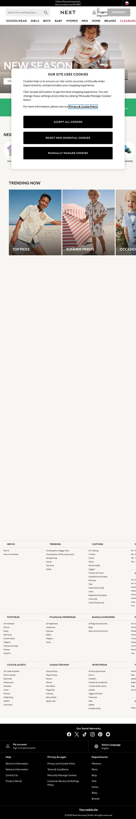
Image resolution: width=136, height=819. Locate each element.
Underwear (50, 627)
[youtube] (108, 734)
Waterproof (8, 682)
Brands (95, 798)
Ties (133, 606)
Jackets (92, 690)
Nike (90, 701)
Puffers (7, 701)
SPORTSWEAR (99, 664)
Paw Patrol (50, 686)
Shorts (91, 558)
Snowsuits (8, 705)
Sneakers (92, 679)
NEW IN (11, 544)
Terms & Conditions (58, 769)
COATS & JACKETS (16, 664)
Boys (94, 775)
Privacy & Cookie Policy (83, 106)
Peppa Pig (50, 690)
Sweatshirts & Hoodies (98, 577)
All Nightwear (52, 624)
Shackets (7, 686)
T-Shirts (92, 554)
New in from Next (11, 554)
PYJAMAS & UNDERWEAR (63, 617)
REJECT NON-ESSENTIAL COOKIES (68, 137)
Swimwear (93, 599)
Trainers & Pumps (11, 646)
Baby (94, 792)
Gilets (6, 690)
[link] (94, 12)
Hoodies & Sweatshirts (98, 682)
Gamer (49, 562)
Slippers (7, 642)
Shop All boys (51, 675)
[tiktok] (85, 734)
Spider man (51, 701)
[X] (77, 734)
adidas (91, 705)
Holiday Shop (51, 558)
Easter (49, 569)
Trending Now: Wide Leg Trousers (60, 554)
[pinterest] (100, 734)
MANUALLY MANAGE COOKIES (68, 153)
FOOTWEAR (13, 617)
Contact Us (12, 775)
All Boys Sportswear (97, 671)
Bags (91, 627)
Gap (133, 686)
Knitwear (92, 580)
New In (6, 551)
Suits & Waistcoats (96, 603)
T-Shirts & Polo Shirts (97, 686)
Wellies (7, 650)
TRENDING (55, 544)
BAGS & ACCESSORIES (103, 617)
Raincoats (8, 679)
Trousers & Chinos (96, 573)
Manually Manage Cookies (61, 775)
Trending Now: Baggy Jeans (57, 551)
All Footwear (9, 624)
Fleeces (7, 694)
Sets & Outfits (94, 565)
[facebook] (69, 734)
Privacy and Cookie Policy (61, 763)
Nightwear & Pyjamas (98, 595)
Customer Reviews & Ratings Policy (63, 783)
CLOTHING (97, 544)
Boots (6, 631)
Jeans (91, 591)
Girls (94, 781)
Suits (133, 602)
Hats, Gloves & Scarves (98, 631)
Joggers (92, 569)
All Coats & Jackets (11, 671)
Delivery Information (17, 769)
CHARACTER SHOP (59, 664)
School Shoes (9, 638)
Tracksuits (93, 697)
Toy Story (50, 565)
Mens (95, 769)
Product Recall (14, 781)
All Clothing (93, 551)
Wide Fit (7, 653)
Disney (49, 679)
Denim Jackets (10, 675)
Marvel (49, 682)
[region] (68, 119)
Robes (48, 635)
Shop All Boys (52, 671)
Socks (48, 642)
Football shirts (95, 708)
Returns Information (17, 763)
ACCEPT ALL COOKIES (68, 121)
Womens (96, 763)
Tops (90, 584)
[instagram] (92, 734)
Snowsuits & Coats (96, 588)
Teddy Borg (8, 697)
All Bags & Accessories (98, 624)
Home (95, 787)
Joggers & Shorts (96, 694)
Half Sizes (8, 635)
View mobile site (88, 809)
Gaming (49, 694)
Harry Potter (51, 697)
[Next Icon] (68, 12)
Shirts (91, 562)
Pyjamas (49, 631)
